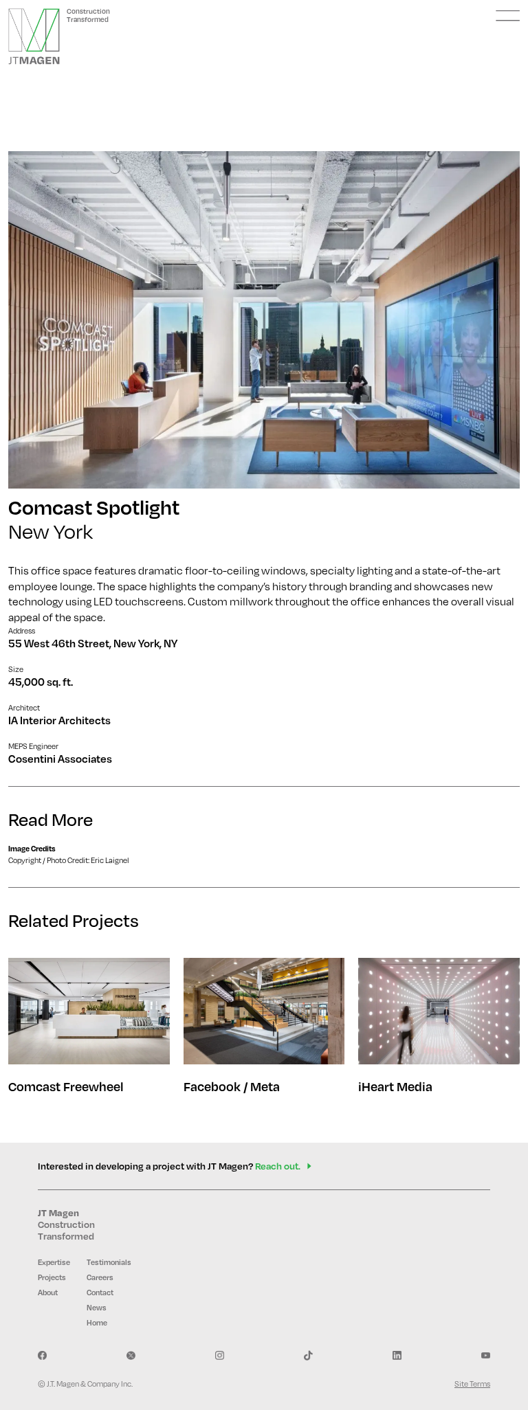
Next (485, 320)
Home (97, 1323)
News (97, 1307)
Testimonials (109, 1262)
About (48, 1292)
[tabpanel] (264, 320)
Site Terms (472, 1383)
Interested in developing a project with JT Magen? (169, 1166)
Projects (52, 1277)
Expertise (54, 1262)
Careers (100, 1277)
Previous (42, 320)
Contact (100, 1292)
